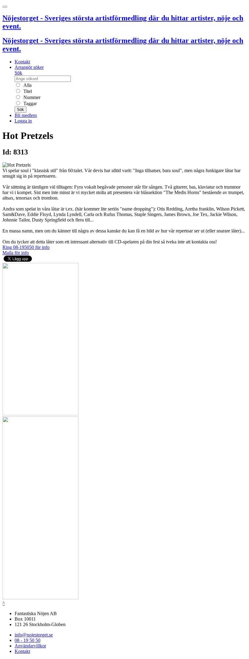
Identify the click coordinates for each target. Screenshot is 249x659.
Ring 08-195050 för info (25, 247)
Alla (27, 85)
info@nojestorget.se (34, 634)
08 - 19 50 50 (27, 640)
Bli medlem (26, 115)
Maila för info (15, 252)
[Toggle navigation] (4, 7)
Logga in (23, 120)
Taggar (29, 103)
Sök (18, 72)
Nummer (31, 97)
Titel (27, 91)
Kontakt (22, 61)
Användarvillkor (30, 645)
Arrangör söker (29, 67)
